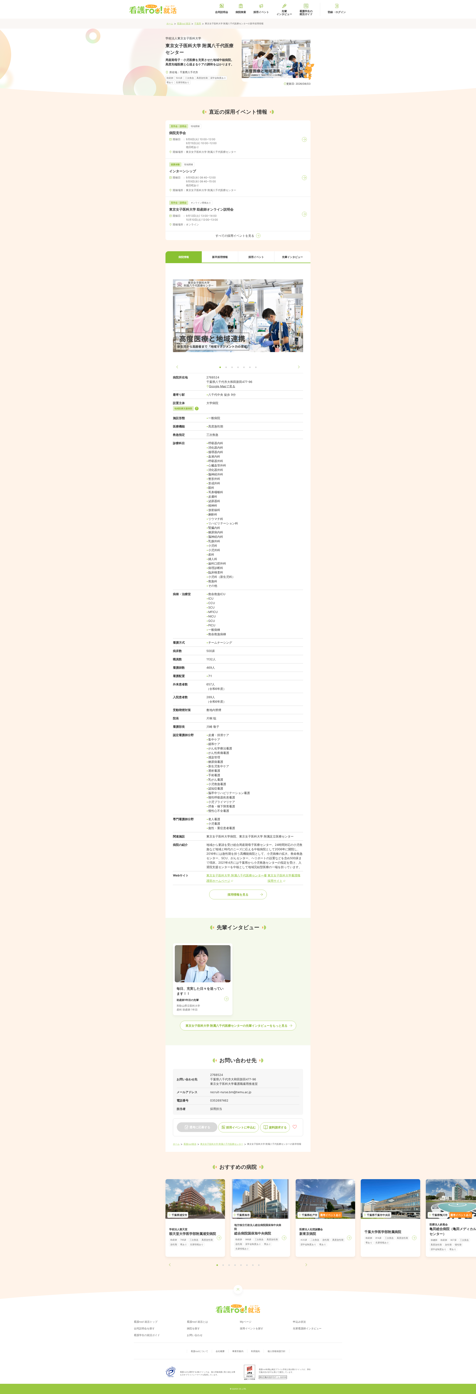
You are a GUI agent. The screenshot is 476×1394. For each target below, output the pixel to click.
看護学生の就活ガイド (147, 1335)
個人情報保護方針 (276, 1351)
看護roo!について (199, 1351)
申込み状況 (299, 1321)
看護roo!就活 (190, 1144)
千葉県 (197, 23)
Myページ (245, 1321)
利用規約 (255, 1351)
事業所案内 (237, 1351)
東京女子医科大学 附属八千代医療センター (221, 1144)
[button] (183, 257)
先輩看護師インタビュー (307, 1328)
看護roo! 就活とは (197, 1321)
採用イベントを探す (251, 1328)
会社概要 (220, 1351)
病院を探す (193, 1328)
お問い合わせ (194, 1335)
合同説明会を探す (144, 1328)
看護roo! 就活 (183, 23)
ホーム (169, 23)
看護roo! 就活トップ (145, 1321)
